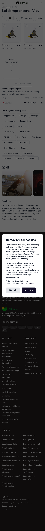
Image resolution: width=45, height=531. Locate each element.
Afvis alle (13, 290)
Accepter (28, 290)
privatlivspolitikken (28, 283)
